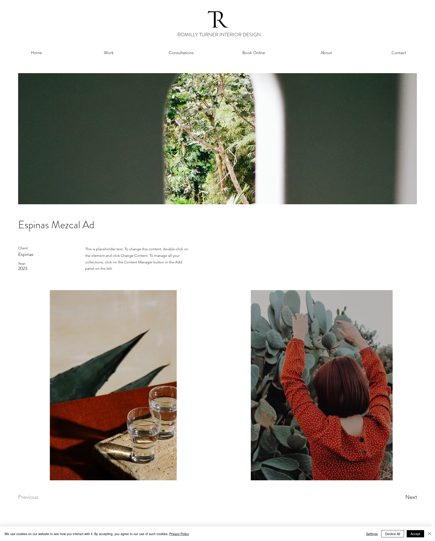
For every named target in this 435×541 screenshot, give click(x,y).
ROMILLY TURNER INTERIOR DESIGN (219, 34)
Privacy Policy (179, 533)
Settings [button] (372, 533)
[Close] (429, 533)
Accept (415, 533)
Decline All (392, 533)
